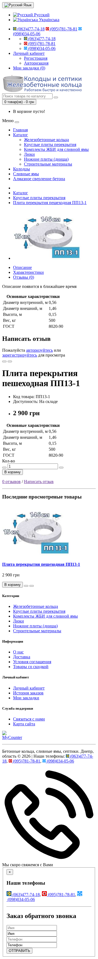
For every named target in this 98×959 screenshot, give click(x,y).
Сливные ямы (26, 174)
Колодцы (21, 169)
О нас (18, 652)
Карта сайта (24, 724)
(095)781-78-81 (63, 29)
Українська (48, 19)
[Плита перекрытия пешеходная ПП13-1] (47, 258)
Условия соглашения (32, 661)
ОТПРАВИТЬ (19, 951)
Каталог (20, 134)
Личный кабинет (29, 688)
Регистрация (35, 58)
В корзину (12, 472)
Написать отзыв (39, 481)
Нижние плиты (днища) (46, 159)
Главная (20, 130)
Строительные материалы (48, 164)
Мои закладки (26, 698)
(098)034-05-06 (41, 48)
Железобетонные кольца (46, 139)
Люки (29, 154)
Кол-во (8, 461)
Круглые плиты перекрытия (50, 144)
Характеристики (28, 272)
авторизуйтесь (39, 350)
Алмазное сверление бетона (39, 178)
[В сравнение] (10, 361)
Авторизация (36, 63)
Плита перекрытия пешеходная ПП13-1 (50, 202)
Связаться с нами (29, 719)
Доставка (21, 657)
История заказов (28, 693)
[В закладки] (4, 361)
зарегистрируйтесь (19, 355)
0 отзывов (11, 481)
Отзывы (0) (23, 277)
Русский (41, 14)
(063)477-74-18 (30, 29)
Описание (22, 267)
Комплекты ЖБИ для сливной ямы (56, 149)
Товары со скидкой (30, 666)
